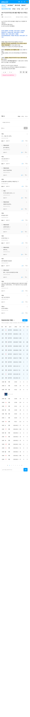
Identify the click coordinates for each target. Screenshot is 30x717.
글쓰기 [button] (25, 320)
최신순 (26, 116)
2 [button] (11, 465)
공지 (22, 9)
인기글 (18, 9)
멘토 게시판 (17, 5)
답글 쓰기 (8, 140)
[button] (7, 465)
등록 (25, 128)
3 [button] (13, 465)
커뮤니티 (3, 5)
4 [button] (15, 465)
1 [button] (9, 465)
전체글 (13, 9)
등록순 (22, 116)
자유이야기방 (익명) (6, 9)
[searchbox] (12, 469)
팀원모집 (23, 5)
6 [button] (19, 465)
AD (8, 394)
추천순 (19, 116)
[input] (14, 123)
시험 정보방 (10, 5)
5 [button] (17, 465)
